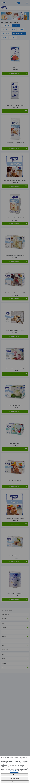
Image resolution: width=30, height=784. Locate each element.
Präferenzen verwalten (15, 778)
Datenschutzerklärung (14, 772)
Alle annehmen (15, 781)
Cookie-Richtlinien (14, 770)
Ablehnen (15, 774)
